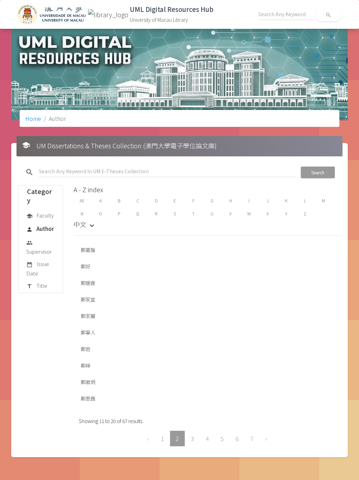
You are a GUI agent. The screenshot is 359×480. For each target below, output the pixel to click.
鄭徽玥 (88, 381)
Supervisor (39, 247)
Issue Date (37, 268)
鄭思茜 (88, 398)
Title (36, 285)
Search (317, 172)
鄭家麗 (88, 315)
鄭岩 (85, 348)
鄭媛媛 (88, 282)
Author (40, 229)
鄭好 (85, 266)
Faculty (40, 215)
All (82, 200)
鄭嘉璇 (88, 249)
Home (33, 118)
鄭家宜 (88, 299)
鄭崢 (85, 365)
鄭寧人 (88, 332)
